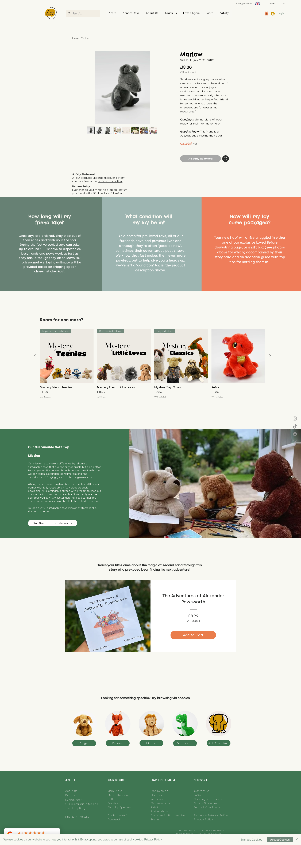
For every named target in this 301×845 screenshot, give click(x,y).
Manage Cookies (251, 840)
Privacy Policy (153, 839)
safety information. (110, 181)
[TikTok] (295, 426)
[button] (152, 13)
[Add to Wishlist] (225, 158)
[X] (295, 442)
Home (75, 38)
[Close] (297, 839)
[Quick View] (238, 356)
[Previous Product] (35, 356)
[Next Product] (270, 356)
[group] (152, 363)
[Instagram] (295, 418)
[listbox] (276, 3)
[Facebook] (295, 434)
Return (123, 189)
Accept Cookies (280, 840)
